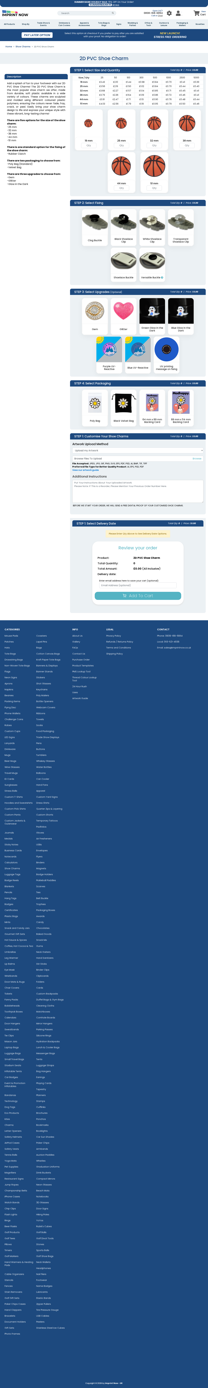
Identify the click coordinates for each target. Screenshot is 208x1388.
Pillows (8, 1244)
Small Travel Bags (14, 1059)
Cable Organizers (14, 1274)
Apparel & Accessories (84, 24)
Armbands (42, 1148)
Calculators (11, 862)
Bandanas (10, 1095)
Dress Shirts (42, 802)
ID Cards (9, 779)
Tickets (8, 993)
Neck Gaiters (43, 952)
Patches (9, 641)
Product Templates (83, 665)
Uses (75, 692)
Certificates (11, 910)
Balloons (41, 773)
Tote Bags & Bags (104, 24)
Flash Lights (11, 1214)
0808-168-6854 (153, 13)
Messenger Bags (45, 1053)
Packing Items (12, 701)
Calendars (10, 1017)
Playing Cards (43, 1083)
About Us (77, 635)
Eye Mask (10, 969)
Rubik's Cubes (44, 1226)
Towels (40, 719)
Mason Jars (11, 1041)
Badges (9, 904)
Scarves (40, 886)
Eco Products (12, 1113)
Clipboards (42, 975)
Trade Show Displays (47, 737)
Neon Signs (11, 677)
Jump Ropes (12, 1184)
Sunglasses (11, 784)
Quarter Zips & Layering (49, 808)
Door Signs (42, 1208)
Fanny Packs (11, 999)
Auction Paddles (45, 1154)
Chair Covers (12, 987)
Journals (9, 832)
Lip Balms (10, 963)
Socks (39, 725)
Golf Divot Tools (45, 1238)
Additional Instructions (89, 476)
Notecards (10, 856)
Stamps (40, 1101)
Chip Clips (10, 1208)
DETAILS (115, 5)
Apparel (40, 790)
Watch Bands (12, 1202)
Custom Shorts (44, 814)
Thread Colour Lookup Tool (84, 679)
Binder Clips (42, 969)
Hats (7, 647)
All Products (9, 24)
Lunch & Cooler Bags (48, 1047)
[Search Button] (113, 13)
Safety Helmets (13, 1136)
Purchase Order (81, 659)
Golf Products (12, 1232)
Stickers (40, 677)
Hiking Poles (42, 1214)
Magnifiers (10, 1172)
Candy (40, 922)
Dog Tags (10, 1107)
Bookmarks (42, 1125)
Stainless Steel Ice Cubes (50, 1327)
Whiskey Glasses (45, 761)
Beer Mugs (10, 761)
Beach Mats (42, 1190)
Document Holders (15, 1321)
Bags (39, 647)
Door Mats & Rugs (15, 981)
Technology (11, 1101)
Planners (41, 1095)
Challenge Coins (14, 719)
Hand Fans (42, 784)
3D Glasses (42, 1202)
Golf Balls (41, 1232)
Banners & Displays (47, 665)
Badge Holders (44, 874)
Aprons (8, 683)
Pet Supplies (11, 1166)
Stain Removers (13, 1291)
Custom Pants (13, 814)
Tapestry (41, 1089)
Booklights (42, 1130)
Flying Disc (10, 707)
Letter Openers (13, 1130)
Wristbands (11, 975)
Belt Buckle (42, 898)
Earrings (40, 1077)
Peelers (40, 1321)
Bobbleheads (12, 1005)
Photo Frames (12, 1333)
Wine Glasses (12, 767)
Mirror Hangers (44, 1023)
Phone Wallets (12, 713)
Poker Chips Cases (15, 1304)
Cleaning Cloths (45, 1005)
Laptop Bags (12, 1047)
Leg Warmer (11, 957)
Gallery (76, 641)
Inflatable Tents (13, 1071)
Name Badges (44, 1286)
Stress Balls (11, 790)
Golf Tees (10, 1238)
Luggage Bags (13, 1053)
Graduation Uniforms (48, 1166)
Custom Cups (12, 731)
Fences (9, 1286)
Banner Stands (44, 671)
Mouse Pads (11, 635)
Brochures (42, 1113)
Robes (8, 725)
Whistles (41, 1160)
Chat (160, 15)
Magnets (41, 868)
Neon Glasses (44, 1184)
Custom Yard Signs (47, 796)
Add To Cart (140, 596)
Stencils (9, 1280)
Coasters (41, 635)
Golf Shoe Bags (44, 1256)
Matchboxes (43, 1011)
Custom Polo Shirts (15, 808)
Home (8, 46)
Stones (40, 1244)
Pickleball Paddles (46, 880)
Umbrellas (10, 952)
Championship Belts (16, 1190)
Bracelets (10, 1315)
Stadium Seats (13, 1065)
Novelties (200, 24)
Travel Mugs (11, 773)
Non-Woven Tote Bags (17, 665)
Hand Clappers (13, 1309)
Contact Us (78, 653)
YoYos (39, 1220)
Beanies (9, 695)
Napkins (9, 689)
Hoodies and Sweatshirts (19, 802)
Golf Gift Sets (12, 1298)
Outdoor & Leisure (164, 24)
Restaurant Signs (14, 1178)
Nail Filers (41, 1274)
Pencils (8, 892)
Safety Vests (12, 1148)
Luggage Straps (45, 1065)
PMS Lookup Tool (81, 671)
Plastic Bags (11, 916)
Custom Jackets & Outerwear (15, 822)
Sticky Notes (11, 844)
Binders (40, 862)
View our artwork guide (85, 470)
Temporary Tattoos (47, 820)
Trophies (41, 904)
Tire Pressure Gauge (47, 1309)
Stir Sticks (41, 963)
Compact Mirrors (45, 1178)
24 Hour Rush (79, 686)
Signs (118, 24)
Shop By (25, 24)
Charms (9, 1125)
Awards (40, 916)
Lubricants (42, 1291)
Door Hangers (12, 1023)
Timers (8, 1250)
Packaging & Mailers (182, 24)
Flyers (39, 856)
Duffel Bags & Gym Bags (50, 999)
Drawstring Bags (14, 659)
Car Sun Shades (45, 1136)
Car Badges (11, 1077)
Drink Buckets (43, 1172)
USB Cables (42, 1315)
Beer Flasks (11, 1226)
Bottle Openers (44, 701)
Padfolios (41, 826)
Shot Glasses (43, 683)
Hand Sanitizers (44, 957)
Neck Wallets (43, 1262)
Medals (9, 838)
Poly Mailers (42, 695)
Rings (8, 1220)
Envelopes (42, 850)
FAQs (75, 647)
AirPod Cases (12, 1142)
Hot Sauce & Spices (16, 940)
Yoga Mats (11, 1160)
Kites (7, 1119)
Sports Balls (42, 1250)
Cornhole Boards (45, 1017)
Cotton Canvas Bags (48, 653)
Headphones (43, 1268)
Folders (40, 981)
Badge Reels (12, 880)
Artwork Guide (80, 698)
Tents (39, 1059)
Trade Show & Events (43, 24)
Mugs (8, 755)
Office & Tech (148, 24)
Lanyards (10, 743)
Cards (39, 987)
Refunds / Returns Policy (119, 641)
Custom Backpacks (47, 993)
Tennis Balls (11, 1154)
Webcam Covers (45, 707)
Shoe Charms (23, 46)
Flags (7, 671)
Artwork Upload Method (90, 444)
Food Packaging (45, 731)
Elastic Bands (43, 1298)
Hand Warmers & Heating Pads (19, 1263)
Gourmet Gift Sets (15, 934)
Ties (38, 892)
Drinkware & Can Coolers (64, 24)
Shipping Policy (114, 653)
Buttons (40, 749)
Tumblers (41, 755)
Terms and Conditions (118, 647)
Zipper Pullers (43, 1304)
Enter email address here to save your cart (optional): (129, 580)
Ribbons (40, 713)
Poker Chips (42, 1142)
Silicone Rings (43, 1035)
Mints (7, 922)
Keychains (42, 689)
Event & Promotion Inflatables (15, 1085)
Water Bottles (44, 767)
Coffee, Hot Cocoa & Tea (19, 946)
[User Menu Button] (169, 13)
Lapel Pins (41, 641)
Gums (39, 946)
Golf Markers (11, 1256)
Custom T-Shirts (14, 796)
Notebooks (42, 1196)
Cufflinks (41, 1107)
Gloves (40, 832)
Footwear (41, 1280)
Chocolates (42, 928)
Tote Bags (10, 653)
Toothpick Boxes (14, 1011)
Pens (39, 743)
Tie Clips (9, 1035)
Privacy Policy (113, 635)
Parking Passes (44, 1029)
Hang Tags (10, 898)
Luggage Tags (12, 874)
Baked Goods (43, 934)
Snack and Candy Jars (17, 928)
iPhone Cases (12, 1196)
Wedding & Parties (133, 24)
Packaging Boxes (45, 910)
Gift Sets (9, 1327)
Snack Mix (41, 940)
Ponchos (41, 1119)
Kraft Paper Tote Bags (48, 659)
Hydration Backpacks (48, 1041)
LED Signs (10, 737)
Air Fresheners (44, 838)
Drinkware (10, 749)
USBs (39, 844)
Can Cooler (42, 779)
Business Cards (13, 850)
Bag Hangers (43, 1071)
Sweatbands (12, 1029)
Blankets (9, 886)
